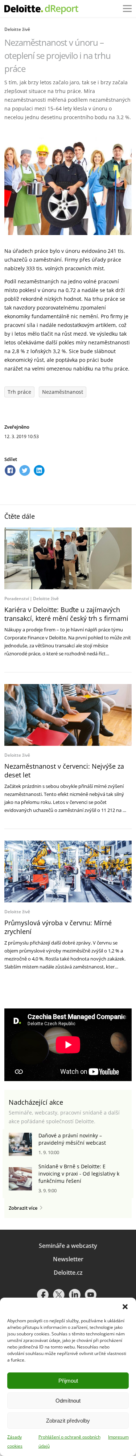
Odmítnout (68, 1401)
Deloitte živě (17, 29)
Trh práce (19, 391)
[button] (125, 1306)
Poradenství (16, 598)
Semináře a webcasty (68, 1246)
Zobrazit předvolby (68, 1420)
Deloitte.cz (68, 1273)
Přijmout (68, 1381)
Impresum (118, 1437)
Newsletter (68, 1259)
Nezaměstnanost (62, 391)
